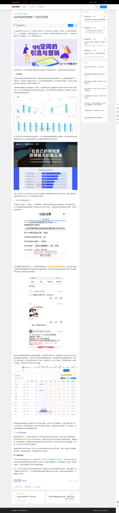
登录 (97, 7)
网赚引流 (20, 14)
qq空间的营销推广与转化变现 (26, 496)
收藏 (25, 480)
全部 (105, 12)
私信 (75, 25)
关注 (71, 25)
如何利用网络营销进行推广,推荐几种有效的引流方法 (61, 497)
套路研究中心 (24, 510)
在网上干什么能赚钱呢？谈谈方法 (52, 459)
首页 (24, 7)
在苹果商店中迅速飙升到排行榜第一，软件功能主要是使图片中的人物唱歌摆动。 (95, 22)
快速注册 (103, 7)
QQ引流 (15, 14)
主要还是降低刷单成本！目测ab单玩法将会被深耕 (95, 46)
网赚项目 (25, 14)
